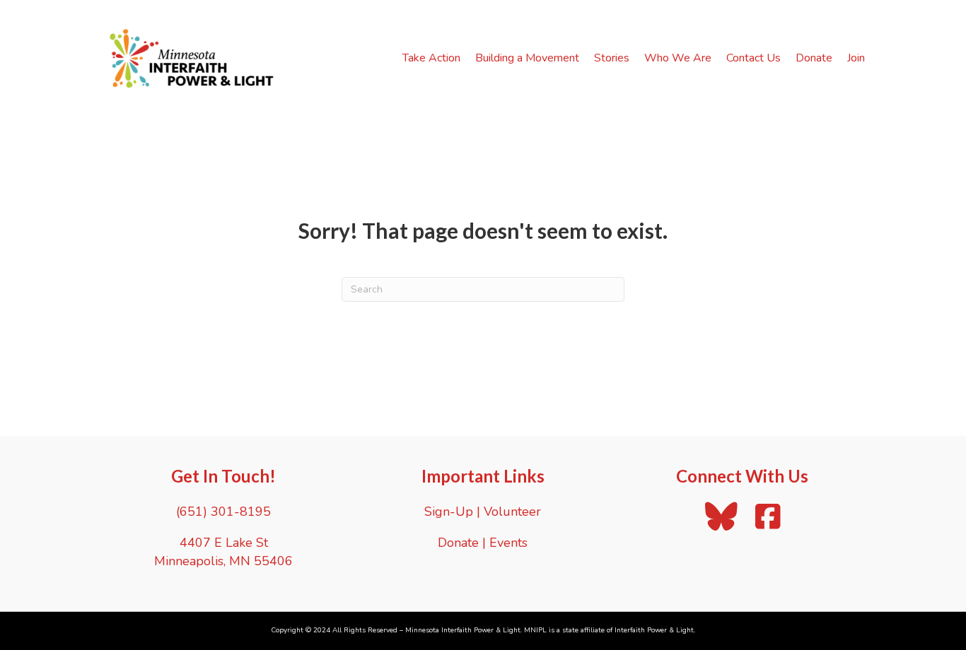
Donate (814, 58)
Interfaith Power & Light (654, 630)
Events (508, 542)
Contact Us (753, 58)
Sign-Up (448, 511)
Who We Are (677, 58)
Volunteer (512, 511)
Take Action (431, 58)
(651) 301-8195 (223, 511)
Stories (611, 58)
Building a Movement (527, 58)
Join (856, 58)
